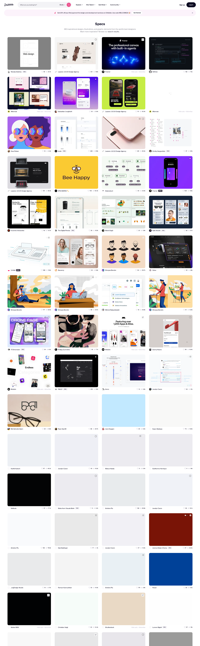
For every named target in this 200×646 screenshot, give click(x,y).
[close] (192, 12)
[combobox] (38, 5)
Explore (78, 5)
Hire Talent (90, 5)
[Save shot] (43, 66)
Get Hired (102, 5)
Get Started (137, 13)
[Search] (69, 5)
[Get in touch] (39, 66)
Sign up (182, 5)
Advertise (142, 72)
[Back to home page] (8, 4)
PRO (24, 71)
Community (114, 5)
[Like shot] (47, 66)
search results (113, 32)
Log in (191, 5)
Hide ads (134, 72)
